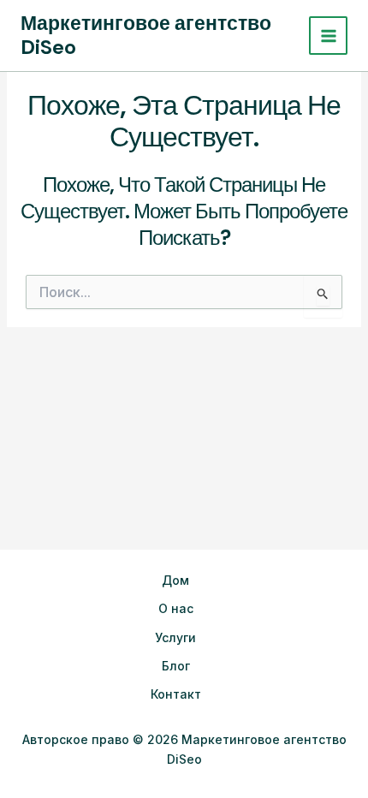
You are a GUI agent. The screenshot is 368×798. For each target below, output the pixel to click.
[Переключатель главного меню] (328, 35)
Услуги (175, 637)
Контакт (176, 694)
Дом (175, 580)
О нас (175, 608)
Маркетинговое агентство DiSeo (146, 35)
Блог (176, 665)
